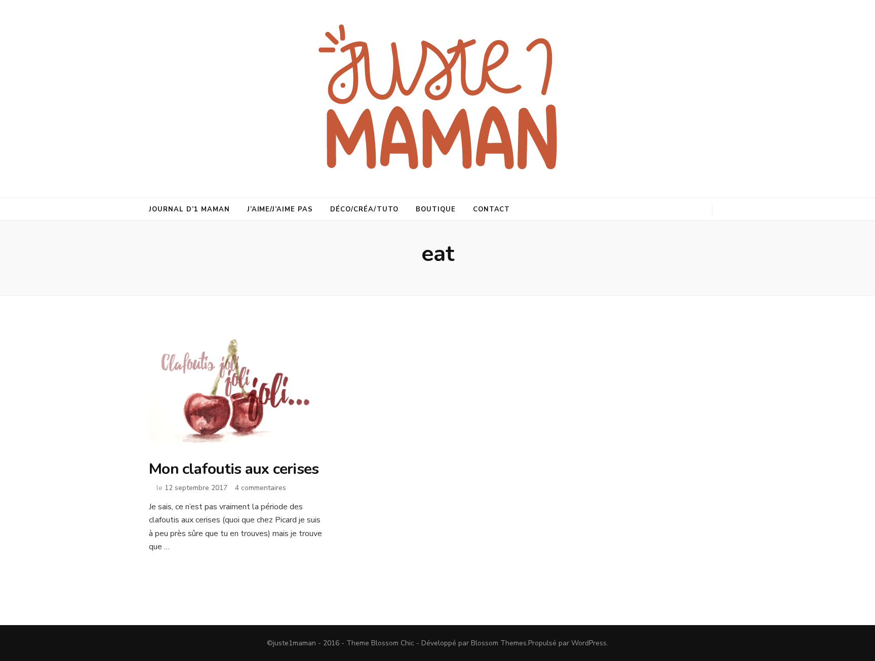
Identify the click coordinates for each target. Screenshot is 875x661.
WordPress (589, 643)
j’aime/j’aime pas (280, 209)
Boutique (436, 209)
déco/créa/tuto (364, 209)
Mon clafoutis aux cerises (234, 469)
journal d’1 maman (189, 209)
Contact (491, 209)
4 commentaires (260, 488)
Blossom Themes (499, 643)
